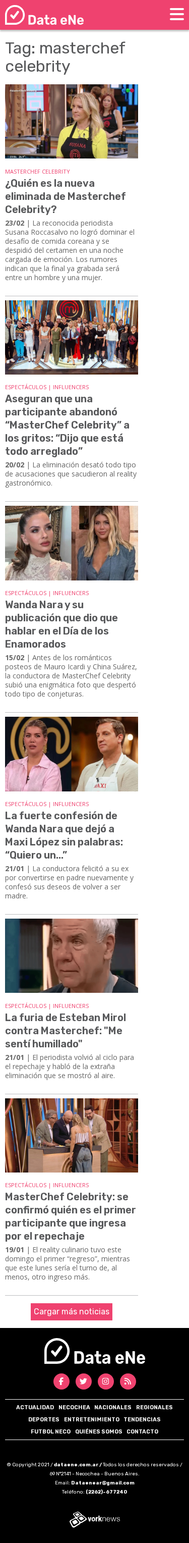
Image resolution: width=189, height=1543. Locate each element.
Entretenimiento (91, 1419)
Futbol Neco (51, 1431)
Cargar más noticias (71, 1311)
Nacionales (113, 1407)
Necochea (74, 1407)
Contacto (142, 1431)
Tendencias (142, 1419)
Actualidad (35, 1407)
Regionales (154, 1407)
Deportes (43, 1419)
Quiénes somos (98, 1431)
